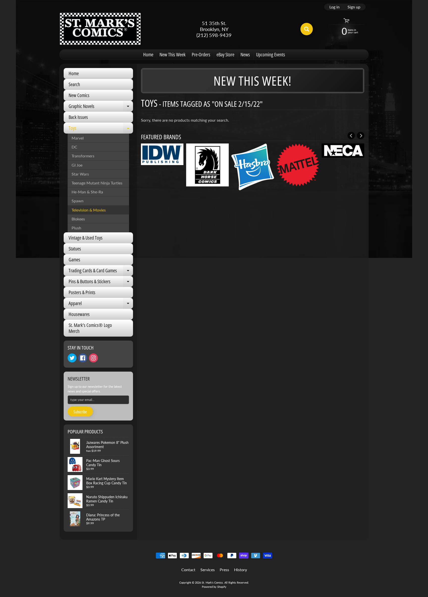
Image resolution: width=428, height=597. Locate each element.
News (245, 54)
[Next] (360, 135)
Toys (101, 129)
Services (207, 569)
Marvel (78, 138)
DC (74, 146)
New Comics (79, 95)
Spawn (77, 200)
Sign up (354, 7)
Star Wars (80, 174)
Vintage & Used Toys (86, 237)
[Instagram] (93, 357)
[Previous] (351, 135)
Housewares (79, 314)
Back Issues (78, 117)
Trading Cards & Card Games (101, 271)
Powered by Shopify (214, 586)
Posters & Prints (82, 292)
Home (148, 54)
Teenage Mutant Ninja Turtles (97, 182)
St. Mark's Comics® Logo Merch (90, 328)
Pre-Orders (201, 54)
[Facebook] (82, 357)
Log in (334, 7)
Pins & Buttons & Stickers (101, 282)
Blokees (78, 218)
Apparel (101, 304)
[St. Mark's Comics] (100, 28)
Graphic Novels (101, 107)
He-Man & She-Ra (87, 191)
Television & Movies (89, 210)
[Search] (306, 29)
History (240, 569)
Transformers (83, 155)
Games (74, 259)
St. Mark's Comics (212, 582)
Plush (76, 227)
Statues (75, 248)
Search (74, 84)
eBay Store (225, 54)
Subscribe (80, 412)
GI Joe (77, 165)
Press (224, 569)
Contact (188, 569)
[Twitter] (72, 357)
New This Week (173, 54)
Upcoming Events (270, 54)
